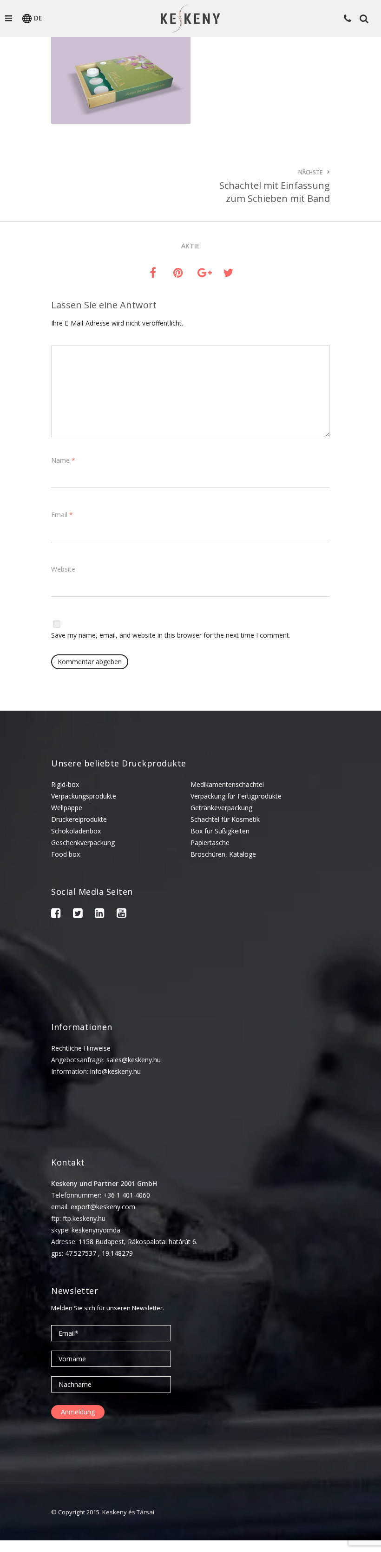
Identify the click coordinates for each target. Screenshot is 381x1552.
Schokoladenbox (76, 830)
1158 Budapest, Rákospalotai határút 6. (138, 1241)
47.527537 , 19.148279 (99, 1253)
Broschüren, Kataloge (223, 854)
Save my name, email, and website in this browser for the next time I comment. (170, 635)
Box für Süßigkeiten (220, 830)
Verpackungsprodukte (83, 796)
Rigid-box (65, 784)
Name (63, 460)
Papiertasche (210, 842)
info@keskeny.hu (115, 1071)
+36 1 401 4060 (126, 1195)
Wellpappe (66, 807)
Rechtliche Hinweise (81, 1048)
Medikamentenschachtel (227, 784)
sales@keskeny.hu (133, 1059)
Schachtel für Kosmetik (225, 819)
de (38, 17)
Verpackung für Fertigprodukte (236, 796)
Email (62, 514)
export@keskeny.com (103, 1206)
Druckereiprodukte (79, 819)
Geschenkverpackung (83, 842)
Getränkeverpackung (221, 807)
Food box (65, 854)
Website (63, 569)
